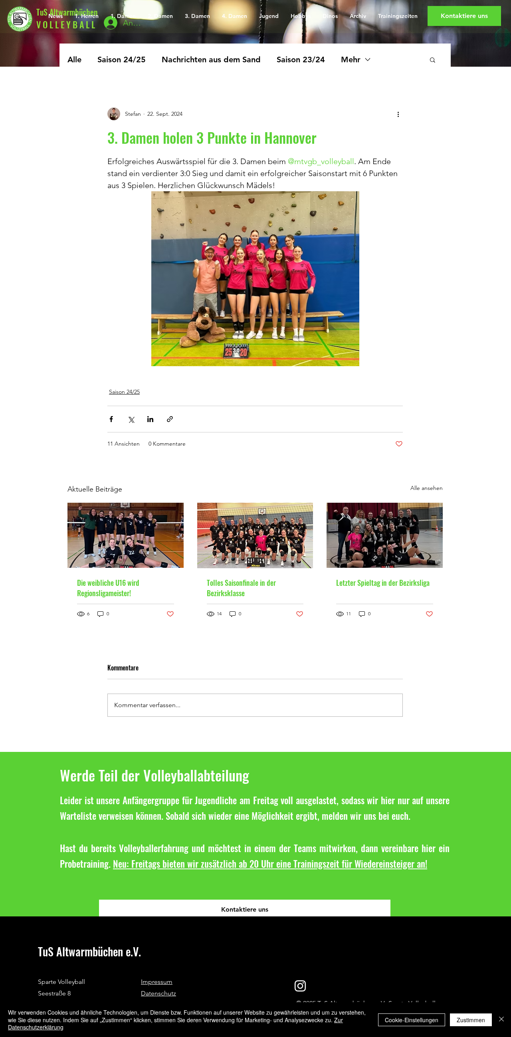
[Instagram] (300, 985)
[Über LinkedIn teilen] (150, 419)
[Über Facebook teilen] (111, 419)
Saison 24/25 (121, 59)
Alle (74, 59)
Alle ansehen (426, 488)
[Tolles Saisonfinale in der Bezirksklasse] (255, 535)
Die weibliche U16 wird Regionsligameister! (108, 587)
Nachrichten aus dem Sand (211, 59)
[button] (432, 59)
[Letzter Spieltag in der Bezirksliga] (385, 535)
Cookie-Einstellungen (411, 1020)
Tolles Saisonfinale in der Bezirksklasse (241, 587)
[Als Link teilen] (170, 419)
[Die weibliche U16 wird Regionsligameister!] (125, 535)
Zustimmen (471, 1020)
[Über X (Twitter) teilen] (131, 419)
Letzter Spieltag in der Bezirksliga (383, 582)
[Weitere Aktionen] (398, 114)
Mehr (350, 59)
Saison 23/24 (301, 59)
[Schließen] (501, 1020)
